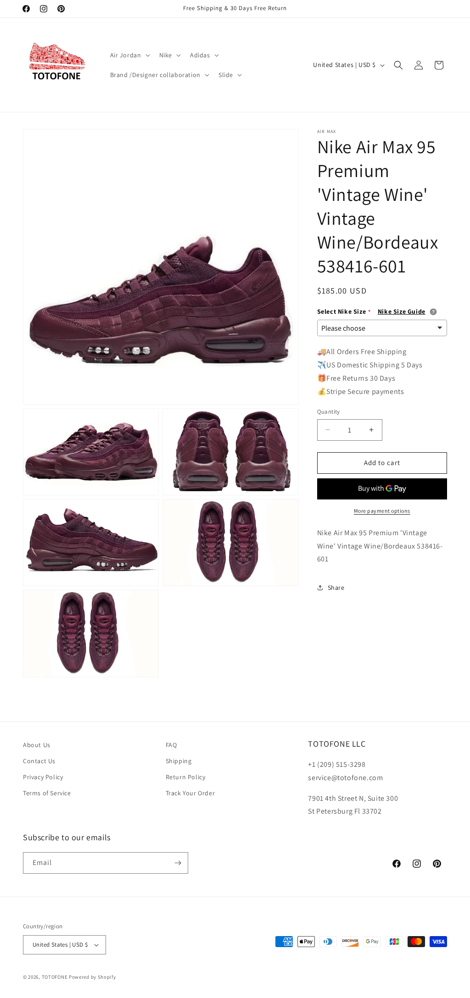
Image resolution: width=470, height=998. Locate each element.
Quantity (328, 412)
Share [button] (336, 587)
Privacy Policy (43, 777)
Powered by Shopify (92, 977)
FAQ (171, 745)
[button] (129, 55)
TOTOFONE (55, 977)
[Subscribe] (178, 863)
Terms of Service (47, 793)
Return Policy (186, 777)
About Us (36, 745)
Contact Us (39, 761)
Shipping (179, 761)
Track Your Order (190, 793)
